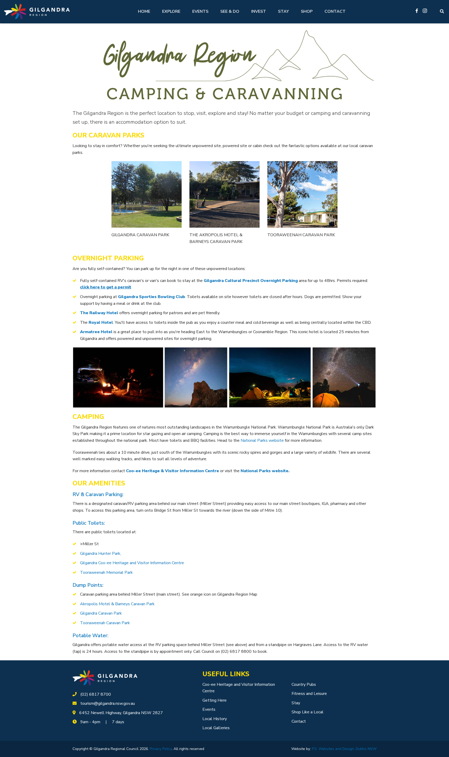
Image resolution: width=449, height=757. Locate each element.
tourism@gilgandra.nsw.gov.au (107, 703)
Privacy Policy (161, 748)
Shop (307, 11)
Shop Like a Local (307, 712)
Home (144, 11)
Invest (258, 11)
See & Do (229, 11)
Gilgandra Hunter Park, (100, 553)
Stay (283, 11)
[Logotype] (37, 11)
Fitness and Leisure (309, 693)
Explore (171, 11)
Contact (335, 11)
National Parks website (262, 440)
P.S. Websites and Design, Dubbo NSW (344, 748)
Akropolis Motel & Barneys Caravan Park (117, 604)
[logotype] (104, 677)
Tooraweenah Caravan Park (105, 623)
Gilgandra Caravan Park (101, 613)
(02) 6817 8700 (95, 694)
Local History (214, 719)
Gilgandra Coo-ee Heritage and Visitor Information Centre (132, 563)
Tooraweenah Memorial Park (106, 572)
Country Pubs (304, 684)
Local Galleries (216, 728)
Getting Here (214, 700)
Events (200, 11)
